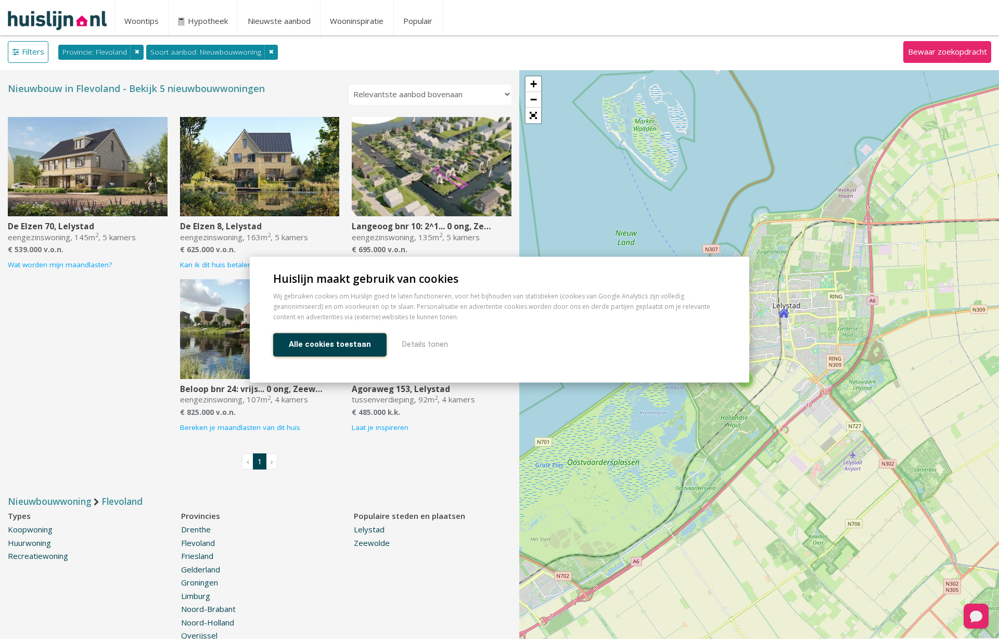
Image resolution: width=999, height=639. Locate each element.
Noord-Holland (207, 622)
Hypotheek (207, 21)
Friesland (197, 556)
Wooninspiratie (356, 21)
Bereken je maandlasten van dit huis (240, 427)
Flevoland (198, 543)
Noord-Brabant (208, 609)
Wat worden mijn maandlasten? (60, 264)
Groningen (199, 582)
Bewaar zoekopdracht (947, 51)
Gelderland (200, 569)
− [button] (533, 99)
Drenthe (196, 529)
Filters (33, 51)
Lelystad (369, 529)
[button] (533, 115)
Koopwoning (30, 529)
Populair (417, 21)
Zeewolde (372, 543)
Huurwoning (29, 543)
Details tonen (425, 343)
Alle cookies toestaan (330, 343)
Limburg (195, 596)
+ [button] (533, 83)
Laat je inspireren (380, 427)
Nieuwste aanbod (279, 21)
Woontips (141, 21)
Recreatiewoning (38, 556)
